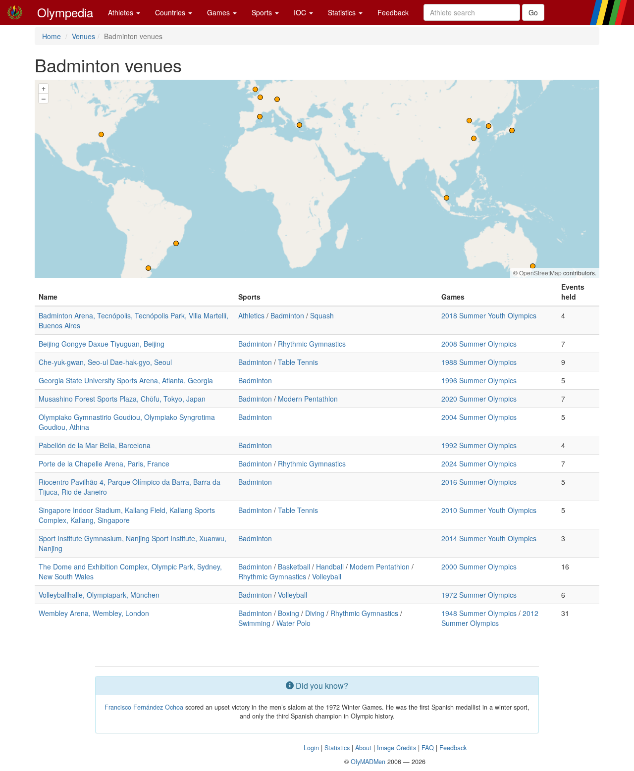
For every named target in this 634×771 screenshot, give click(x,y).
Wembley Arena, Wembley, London (94, 613)
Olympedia (65, 12)
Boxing (288, 613)
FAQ (428, 747)
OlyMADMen (368, 761)
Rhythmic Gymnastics (312, 344)
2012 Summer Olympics (489, 618)
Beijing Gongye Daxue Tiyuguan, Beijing (101, 344)
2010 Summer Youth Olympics (488, 510)
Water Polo (293, 623)
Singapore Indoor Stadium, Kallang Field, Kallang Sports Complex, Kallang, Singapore (127, 515)
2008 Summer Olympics (479, 344)
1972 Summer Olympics (479, 595)
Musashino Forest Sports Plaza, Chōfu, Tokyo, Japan (122, 399)
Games (219, 12)
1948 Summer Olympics (479, 613)
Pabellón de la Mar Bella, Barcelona (95, 445)
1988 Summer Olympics (479, 362)
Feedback (393, 12)
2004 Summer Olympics (479, 417)
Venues (83, 36)
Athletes (121, 12)
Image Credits (396, 747)
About (363, 747)
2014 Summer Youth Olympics (488, 538)
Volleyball (326, 576)
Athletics (251, 315)
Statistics (343, 12)
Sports (263, 12)
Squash (322, 315)
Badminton (287, 315)
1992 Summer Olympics (479, 445)
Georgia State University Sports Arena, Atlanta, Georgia (126, 380)
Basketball (294, 566)
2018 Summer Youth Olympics (488, 315)
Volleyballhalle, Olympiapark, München (99, 595)
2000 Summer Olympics (479, 566)
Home (51, 36)
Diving (314, 613)
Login (311, 747)
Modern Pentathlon (308, 399)
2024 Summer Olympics (479, 463)
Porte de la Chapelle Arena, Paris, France (104, 463)
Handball (330, 566)
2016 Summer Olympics (479, 482)
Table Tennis (298, 362)
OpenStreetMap (540, 272)
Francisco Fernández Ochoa (144, 707)
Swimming (254, 623)
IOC (301, 12)
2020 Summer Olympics (479, 399)
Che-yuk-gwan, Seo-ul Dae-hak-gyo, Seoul (105, 362)
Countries (171, 12)
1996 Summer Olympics (479, 380)
